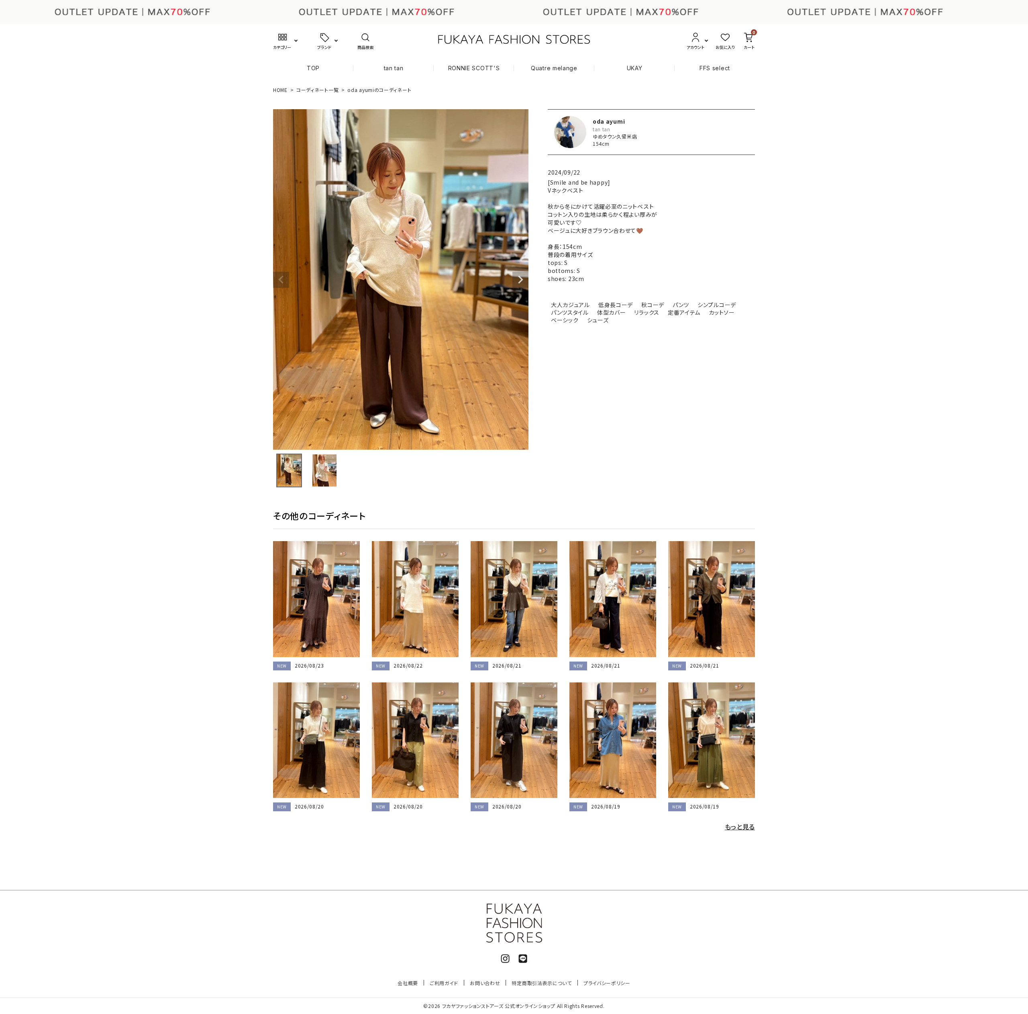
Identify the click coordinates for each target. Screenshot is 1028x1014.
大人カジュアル (570, 305)
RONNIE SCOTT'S (474, 68)
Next (520, 280)
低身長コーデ (615, 305)
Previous (281, 280)
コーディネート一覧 (317, 89)
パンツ (681, 305)
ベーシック (565, 320)
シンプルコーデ (717, 305)
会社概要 (408, 982)
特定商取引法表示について (541, 982)
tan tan (394, 68)
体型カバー (611, 312)
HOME (280, 89)
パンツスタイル (570, 312)
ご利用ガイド (444, 982)
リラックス (646, 312)
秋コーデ (652, 305)
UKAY (634, 68)
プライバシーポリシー (606, 982)
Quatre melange (554, 68)
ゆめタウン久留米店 (615, 136)
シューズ (598, 320)
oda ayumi (609, 121)
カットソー (722, 312)
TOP (313, 68)
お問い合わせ (485, 982)
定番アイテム (684, 312)
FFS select (715, 68)
